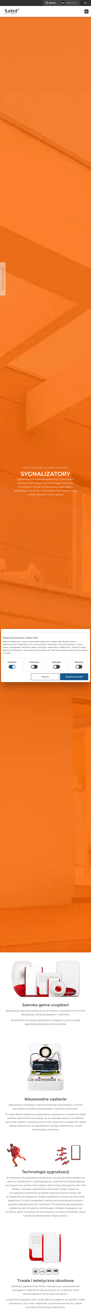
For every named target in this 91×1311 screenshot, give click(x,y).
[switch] (34, 667)
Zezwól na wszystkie (74, 677)
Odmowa (45, 677)
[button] (86, 3)
